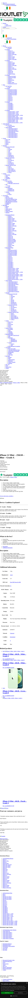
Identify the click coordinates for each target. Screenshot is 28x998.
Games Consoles (9, 211)
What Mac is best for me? (13, 183)
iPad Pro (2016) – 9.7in (13, 112)
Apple (11, 575)
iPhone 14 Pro (11, 53)
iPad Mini (10, 103)
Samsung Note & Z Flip (10, 165)
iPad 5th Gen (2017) (12, 89)
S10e (9, 150)
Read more (12, 990)
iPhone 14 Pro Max (12, 54)
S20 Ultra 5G (11, 156)
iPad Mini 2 (10, 104)
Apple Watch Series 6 (12, 133)
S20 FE (9, 153)
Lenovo (9, 194)
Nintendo (7, 177)
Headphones (8, 202)
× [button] (26, 983)
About (4, 965)
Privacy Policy (6, 980)
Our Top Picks (8, 47)
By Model (7, 49)
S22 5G (9, 161)
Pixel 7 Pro (7, 139)
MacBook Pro (11, 190)
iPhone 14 (10, 50)
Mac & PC (5, 179)
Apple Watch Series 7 (12, 129)
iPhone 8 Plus (11, 80)
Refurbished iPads (9, 247)
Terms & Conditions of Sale (9, 981)
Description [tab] (5, 546)
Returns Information (7, 968)
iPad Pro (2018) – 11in (13, 116)
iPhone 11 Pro (11, 67)
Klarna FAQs (5, 963)
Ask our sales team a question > (7, 496)
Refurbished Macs (9, 334)
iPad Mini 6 (10, 109)
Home (1, 382)
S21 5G (9, 159)
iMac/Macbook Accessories (11, 201)
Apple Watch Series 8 (12, 128)
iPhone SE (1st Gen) (12, 83)
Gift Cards (10, 354)
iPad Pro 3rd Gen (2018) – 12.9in (15, 117)
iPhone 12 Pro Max (12, 65)
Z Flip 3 (10, 172)
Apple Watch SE (11, 132)
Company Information (7, 979)
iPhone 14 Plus (11, 52)
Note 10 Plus (11, 168)
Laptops (7, 191)
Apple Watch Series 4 (12, 136)
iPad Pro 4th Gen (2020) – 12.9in (15, 118)
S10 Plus (10, 149)
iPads (4, 84)
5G (10, 585)
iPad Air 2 (10, 97)
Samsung (5, 145)
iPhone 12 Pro (11, 64)
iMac (6, 184)
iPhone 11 (10, 66)
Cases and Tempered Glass (11, 199)
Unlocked (12, 633)
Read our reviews (4, 838)
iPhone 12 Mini (11, 63)
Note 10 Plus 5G (11, 170)
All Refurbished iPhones (8, 858)
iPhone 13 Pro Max (12, 59)
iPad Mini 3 (10, 105)
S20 (9, 151)
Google (4, 138)
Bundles (7, 204)
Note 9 (9, 166)
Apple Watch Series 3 (12, 137)
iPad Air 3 (10, 98)
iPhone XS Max (11, 73)
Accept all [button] (7, 992)
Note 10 (10, 167)
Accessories (5, 195)
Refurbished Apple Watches (9, 946)
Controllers (7, 178)
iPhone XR (10, 71)
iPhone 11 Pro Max (12, 69)
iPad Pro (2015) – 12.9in (13, 111)
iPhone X (10, 70)
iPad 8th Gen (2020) (12, 93)
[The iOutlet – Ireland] (14, 16)
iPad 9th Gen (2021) (12, 94)
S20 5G (9, 154)
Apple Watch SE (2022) (13, 131)
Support (4, 23)
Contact (4, 27)
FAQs (6, 24)
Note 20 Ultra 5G (12, 171)
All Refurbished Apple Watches (9, 930)
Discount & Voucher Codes (9, 960)
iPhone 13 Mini (11, 56)
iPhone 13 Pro (11, 58)
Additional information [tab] (8, 547)
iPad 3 (4, 894)
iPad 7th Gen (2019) (12, 92)
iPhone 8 (10, 78)
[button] (14, 995)
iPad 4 (4, 895)
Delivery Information (7, 967)
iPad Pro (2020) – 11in (13, 120)
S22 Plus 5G (11, 162)
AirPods (7, 196)
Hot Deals (5, 205)
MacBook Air (11, 189)
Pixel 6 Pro (7, 142)
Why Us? (5, 2)
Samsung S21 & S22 (9, 157)
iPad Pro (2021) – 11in (13, 121)
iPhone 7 (10, 81)
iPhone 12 (10, 61)
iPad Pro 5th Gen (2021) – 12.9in (15, 122)
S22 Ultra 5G (11, 164)
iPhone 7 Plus (11, 82)
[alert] (14, 990)
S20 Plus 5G (11, 155)
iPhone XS (10, 72)
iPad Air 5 (10, 100)
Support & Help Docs (7, 961)
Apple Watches (6, 123)
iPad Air (10, 95)
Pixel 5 (6, 144)
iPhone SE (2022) (12, 76)
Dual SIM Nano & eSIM (15, 582)
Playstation (7, 174)
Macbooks (10, 182)
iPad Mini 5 (10, 108)
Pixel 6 (6, 143)
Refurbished (12, 637)
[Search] (16, 28)
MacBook (10, 188)
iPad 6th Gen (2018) (12, 91)
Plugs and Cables (9, 198)
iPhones (4, 46)
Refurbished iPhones (9, 214)
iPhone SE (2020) (12, 77)
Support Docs (8, 25)
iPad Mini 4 (10, 106)
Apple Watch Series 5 (12, 134)
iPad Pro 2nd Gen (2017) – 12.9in (15, 115)
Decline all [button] (20, 992)
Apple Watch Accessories (10, 200)
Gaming (4, 173)
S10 (9, 148)
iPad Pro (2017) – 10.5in (13, 114)
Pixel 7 (6, 140)
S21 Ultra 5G (11, 160)
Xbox (6, 176)
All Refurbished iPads (7, 893)
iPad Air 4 (10, 99)
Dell (9, 193)
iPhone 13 (10, 55)
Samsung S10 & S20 (9, 146)
